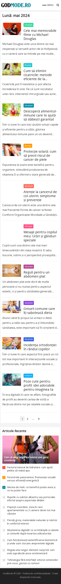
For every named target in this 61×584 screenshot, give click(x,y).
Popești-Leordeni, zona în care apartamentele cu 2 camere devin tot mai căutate (31, 510)
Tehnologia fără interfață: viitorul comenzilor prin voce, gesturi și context (32, 561)
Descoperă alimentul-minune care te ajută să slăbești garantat (40, 115)
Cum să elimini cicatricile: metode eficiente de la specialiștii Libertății (39, 76)
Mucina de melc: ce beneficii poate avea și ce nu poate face (31, 488)
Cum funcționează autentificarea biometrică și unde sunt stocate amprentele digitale (32, 541)
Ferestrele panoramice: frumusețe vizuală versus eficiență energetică (31, 478)
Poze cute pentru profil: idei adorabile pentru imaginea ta (39, 385)
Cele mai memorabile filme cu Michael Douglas (40, 34)
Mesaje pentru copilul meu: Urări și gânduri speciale (40, 236)
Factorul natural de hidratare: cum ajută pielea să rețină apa (30, 469)
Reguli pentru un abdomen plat (36, 274)
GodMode (8, 573)
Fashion (28, 375)
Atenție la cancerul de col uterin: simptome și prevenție (40, 196)
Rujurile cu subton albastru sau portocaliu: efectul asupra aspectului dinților (31, 498)
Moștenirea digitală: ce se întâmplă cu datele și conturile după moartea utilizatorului (33, 531)
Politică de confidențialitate (36, 573)
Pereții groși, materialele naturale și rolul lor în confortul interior (32, 521)
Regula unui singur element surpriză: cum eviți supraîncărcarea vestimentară (31, 551)
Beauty (28, 65)
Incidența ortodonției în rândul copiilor (40, 347)
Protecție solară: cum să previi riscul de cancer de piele (40, 155)
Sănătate (29, 105)
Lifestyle (28, 24)
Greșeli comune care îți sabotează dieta (39, 310)
